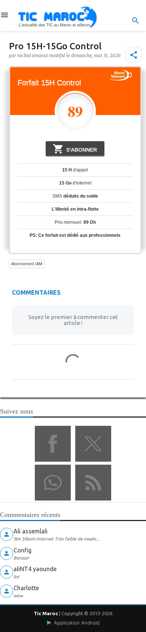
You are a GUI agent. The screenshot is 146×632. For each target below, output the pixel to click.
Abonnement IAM (26, 263)
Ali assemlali (30, 531)
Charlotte (26, 588)
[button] (133, 55)
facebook (53, 444)
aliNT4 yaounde (35, 569)
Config (22, 550)
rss (93, 483)
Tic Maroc (46, 613)
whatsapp (53, 483)
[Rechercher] (135, 21)
